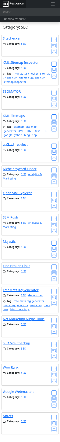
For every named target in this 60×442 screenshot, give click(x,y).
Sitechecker (12, 38)
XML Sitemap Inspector (21, 62)
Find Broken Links (16, 266)
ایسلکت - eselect (15, 144)
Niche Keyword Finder (19, 169)
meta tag (36, 305)
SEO (23, 43)
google (8, 135)
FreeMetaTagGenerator (20, 290)
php (34, 135)
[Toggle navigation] (52, 4)
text (37, 131)
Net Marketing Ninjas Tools (23, 319)
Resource (16, 3)
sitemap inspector (15, 82)
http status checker (26, 73)
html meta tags (20, 309)
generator (10, 131)
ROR (44, 131)
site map (31, 127)
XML (21, 131)
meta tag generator (16, 305)
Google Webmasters (18, 391)
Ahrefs (8, 416)
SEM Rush (10, 217)
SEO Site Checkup (16, 343)
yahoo (18, 135)
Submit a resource (14, 19)
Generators (35, 295)
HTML (29, 131)
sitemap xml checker (32, 78)
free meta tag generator (29, 301)
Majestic (9, 241)
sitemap (19, 127)
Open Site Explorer (17, 193)
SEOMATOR (12, 91)
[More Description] (54, 39)
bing (27, 135)
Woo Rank (10, 367)
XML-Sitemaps (14, 115)
